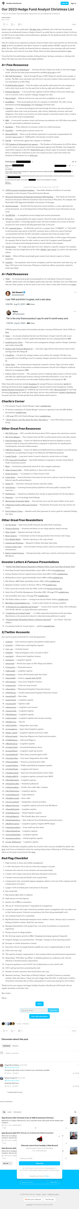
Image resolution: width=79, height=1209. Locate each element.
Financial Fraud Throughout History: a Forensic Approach (28, 619)
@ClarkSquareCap (12, 813)
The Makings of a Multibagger (17, 69)
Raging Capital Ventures (14, 553)
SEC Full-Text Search (13, 76)
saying (73, 284)
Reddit (7, 256)
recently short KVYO (33, 678)
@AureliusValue (11, 758)
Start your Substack (34, 1199)
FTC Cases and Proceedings (16, 460)
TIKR (4, 45)
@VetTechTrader (11, 769)
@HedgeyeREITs (11, 776)
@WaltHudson (11, 714)
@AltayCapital (10, 718)
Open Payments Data (13, 440)
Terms (44, 1194)
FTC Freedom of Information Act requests (21, 144)
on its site (51, 72)
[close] (59, 1136)
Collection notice (53, 1194)
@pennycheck (10, 700)
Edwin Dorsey (6, 17)
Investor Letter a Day (13, 546)
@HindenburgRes (12, 783)
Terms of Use (49, 1168)
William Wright (10, 1078)
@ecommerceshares (12, 838)
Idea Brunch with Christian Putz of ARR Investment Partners (28, 1118)
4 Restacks (26, 1024)
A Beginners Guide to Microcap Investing (21, 505)
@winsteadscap (11, 729)
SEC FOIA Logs (11, 433)
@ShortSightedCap (12, 831)
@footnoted (9, 663)
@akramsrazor (10, 707)
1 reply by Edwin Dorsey (14, 1092)
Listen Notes (10, 477)
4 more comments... (6, 1102)
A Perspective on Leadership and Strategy (22, 606)
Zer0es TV (9, 483)
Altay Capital (10, 532)
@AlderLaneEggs (12, 787)
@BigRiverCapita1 (12, 823)
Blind (7, 466)
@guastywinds (10, 711)
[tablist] (10, 1046)
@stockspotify (10, 703)
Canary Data (10, 364)
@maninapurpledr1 (12, 827)
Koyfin (66, 384)
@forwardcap (10, 681)
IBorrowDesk (10, 98)
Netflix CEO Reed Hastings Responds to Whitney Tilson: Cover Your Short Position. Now (40, 566)
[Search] (75, 1112)
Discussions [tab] (17, 1112)
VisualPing (9, 355)
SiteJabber (9, 127)
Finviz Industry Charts (14, 511)
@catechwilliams (11, 765)
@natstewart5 (10, 685)
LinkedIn (9, 262)
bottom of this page (54, 588)
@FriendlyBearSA (12, 816)
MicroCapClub (60, 389)
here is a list (17, 137)
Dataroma (9, 497)
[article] (39, 1123)
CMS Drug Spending (13, 450)
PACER (8, 140)
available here (46, 406)
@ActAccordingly (12, 802)
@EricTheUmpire (12, 791)
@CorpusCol (10, 667)
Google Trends (11, 456)
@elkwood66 (10, 671)
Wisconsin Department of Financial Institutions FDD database (29, 197)
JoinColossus (10, 487)
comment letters (15, 228)
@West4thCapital (12, 780)
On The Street (10, 524)
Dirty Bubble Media (13, 539)
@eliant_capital (11, 732)
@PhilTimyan (10, 692)
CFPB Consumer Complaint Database (19, 190)
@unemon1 (9, 660)
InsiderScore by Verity (14, 342)
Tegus (7, 336)
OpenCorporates (11, 206)
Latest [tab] (9, 1112)
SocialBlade (9, 102)
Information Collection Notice (39, 1170)
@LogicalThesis (11, 751)
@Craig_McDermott (13, 842)
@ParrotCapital (11, 736)
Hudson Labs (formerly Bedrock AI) (19, 349)
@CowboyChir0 (11, 747)
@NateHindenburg (12, 820)
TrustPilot (9, 130)
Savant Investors (11, 473)
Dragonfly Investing (12, 1065)
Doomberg (33, 384)
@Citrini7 (9, 645)
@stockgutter (10, 674)
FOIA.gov (34, 155)
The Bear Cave (35, 29)
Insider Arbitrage (30, 387)
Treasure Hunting (12, 528)
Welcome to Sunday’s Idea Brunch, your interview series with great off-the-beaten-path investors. (32, 1121)
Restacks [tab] (15, 1046)
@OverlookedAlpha (12, 834)
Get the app (49, 1199)
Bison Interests (11, 535)
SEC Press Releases (12, 437)
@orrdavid (9, 656)
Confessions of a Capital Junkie (18, 613)
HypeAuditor (26, 104)
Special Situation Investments (13, 389)
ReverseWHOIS (11, 134)
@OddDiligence (11, 740)
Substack (29, 1205)
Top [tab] (4, 1112)
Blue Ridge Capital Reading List (17, 603)
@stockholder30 (11, 754)
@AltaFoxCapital (11, 773)
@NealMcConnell (12, 798)
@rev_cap (9, 649)
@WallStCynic (10, 722)
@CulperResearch (12, 794)
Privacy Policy (55, 1170)
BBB (7, 120)
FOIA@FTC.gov (37, 150)
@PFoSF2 (9, 652)
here (69, 51)
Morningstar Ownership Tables (17, 501)
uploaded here (49, 626)
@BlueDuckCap (11, 743)
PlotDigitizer (10, 494)
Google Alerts (10, 246)
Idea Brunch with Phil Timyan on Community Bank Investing (27, 1133)
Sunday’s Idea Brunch (67, 392)
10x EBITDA (10, 215)
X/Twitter (9, 219)
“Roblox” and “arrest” (48, 249)
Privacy (38, 1194)
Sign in (73, 3)
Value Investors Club (13, 470)
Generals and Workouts (14, 543)
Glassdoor (9, 108)
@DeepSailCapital (12, 809)
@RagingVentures (12, 805)
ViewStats (38, 104)
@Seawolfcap (10, 689)
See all (5, 1163)
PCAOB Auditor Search (14, 85)
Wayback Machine (12, 91)
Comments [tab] (6, 1046)
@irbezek (8, 641)
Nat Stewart (14, 392)
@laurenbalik (10, 678)
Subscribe (64, 3)
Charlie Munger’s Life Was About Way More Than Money (27, 419)
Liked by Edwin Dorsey (13, 1067)
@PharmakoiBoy (11, 762)
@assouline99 (10, 696)
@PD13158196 (11, 725)
